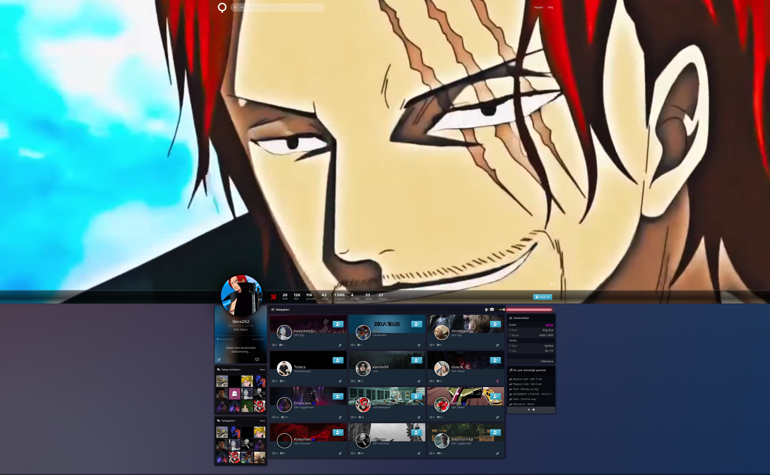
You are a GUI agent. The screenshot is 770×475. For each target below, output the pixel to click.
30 (276, 453)
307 (286, 417)
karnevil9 (381, 367)
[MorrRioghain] (259, 381)
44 (362, 417)
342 (277, 417)
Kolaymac (302, 439)
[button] (528, 410)
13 (362, 381)
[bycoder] (234, 406)
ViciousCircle (384, 403)
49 (355, 417)
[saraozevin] (234, 394)
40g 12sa (547, 330)
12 (276, 345)
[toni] (247, 457)
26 (285, 296)
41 (433, 381)
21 (355, 453)
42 (325, 296)
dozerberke (461, 331)
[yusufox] (222, 381)
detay (549, 325)
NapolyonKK (462, 439)
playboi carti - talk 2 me (527, 379)
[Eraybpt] (247, 406)
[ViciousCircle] (259, 406)
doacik (457, 367)
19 (284, 453)
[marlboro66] (247, 432)
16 (284, 381)
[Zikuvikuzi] (222, 7)
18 (441, 453)
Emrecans (302, 403)
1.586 (339, 296)
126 (297, 296)
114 (311, 296)
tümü (262, 369)
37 (433, 417)
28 (362, 453)
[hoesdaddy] (247, 394)
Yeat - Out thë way (524, 399)
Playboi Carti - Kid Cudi (526, 384)
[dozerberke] (259, 457)
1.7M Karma (546, 361)
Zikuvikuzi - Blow (523, 404)
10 (433, 345)
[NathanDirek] (222, 394)
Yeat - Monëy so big (525, 389)
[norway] (259, 394)
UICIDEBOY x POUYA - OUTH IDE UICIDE (532, 394)
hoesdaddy (304, 331)
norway (379, 439)
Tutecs (300, 367)
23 (382, 296)
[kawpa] (247, 381)
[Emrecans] (222, 406)
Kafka (456, 403)
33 (368, 296)
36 (440, 381)
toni (376, 331)
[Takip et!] (338, 324)
